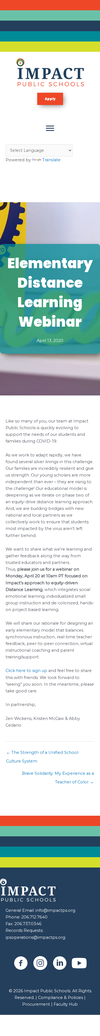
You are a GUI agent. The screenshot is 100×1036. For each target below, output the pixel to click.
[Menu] (50, 128)
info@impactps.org (55, 910)
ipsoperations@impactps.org (35, 937)
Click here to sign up (26, 670)
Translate (51, 159)
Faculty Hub (65, 1004)
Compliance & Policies (60, 997)
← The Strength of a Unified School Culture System (42, 754)
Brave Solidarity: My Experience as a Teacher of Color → (58, 775)
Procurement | (37, 1004)
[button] (50, 99)
